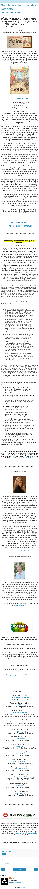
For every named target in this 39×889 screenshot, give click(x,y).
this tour (27, 829)
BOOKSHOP (23, 222)
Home (19, 869)
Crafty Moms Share (19, 761)
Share (4, 854)
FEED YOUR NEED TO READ (11, 12)
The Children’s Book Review (19, 697)
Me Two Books (19, 785)
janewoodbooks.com (20, 605)
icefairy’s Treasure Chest (19, 776)
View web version (19, 873)
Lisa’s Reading (19, 754)
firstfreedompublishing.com (27, 551)
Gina (12, 878)
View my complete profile (16, 882)
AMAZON (14, 222)
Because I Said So (19, 793)
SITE (9, 226)
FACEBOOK (17, 226)
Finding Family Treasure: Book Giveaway (19, 675)
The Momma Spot (19, 738)
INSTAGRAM (27, 226)
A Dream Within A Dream (19, 769)
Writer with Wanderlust (19, 712)
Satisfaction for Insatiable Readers (20, 722)
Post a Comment (7, 863)
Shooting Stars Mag (19, 705)
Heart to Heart (19, 746)
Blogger (23, 887)
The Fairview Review (19, 731)
